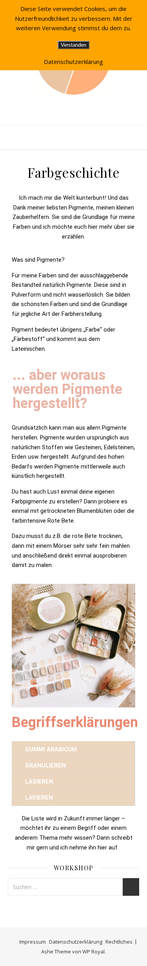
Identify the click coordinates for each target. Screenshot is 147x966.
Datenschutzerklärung (75, 941)
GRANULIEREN (46, 765)
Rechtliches (118, 941)
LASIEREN (39, 781)
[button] (73, 749)
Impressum (32, 941)
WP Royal (93, 951)
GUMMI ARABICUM (51, 749)
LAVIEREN (39, 797)
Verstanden (73, 45)
